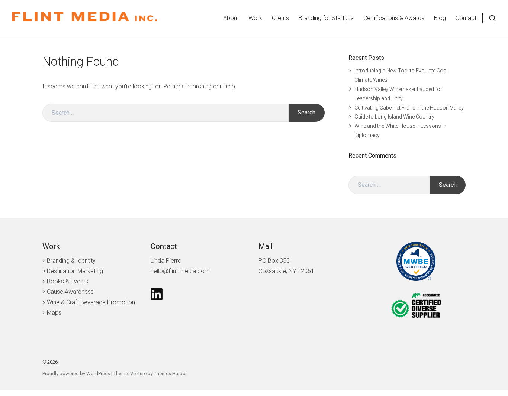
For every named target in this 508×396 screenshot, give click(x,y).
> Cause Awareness (68, 291)
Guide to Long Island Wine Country (394, 117)
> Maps (51, 312)
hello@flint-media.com (180, 271)
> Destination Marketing (72, 271)
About (231, 18)
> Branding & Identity (69, 260)
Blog (440, 18)
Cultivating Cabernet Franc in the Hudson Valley (409, 108)
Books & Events (67, 281)
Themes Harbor (170, 373)
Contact (466, 18)
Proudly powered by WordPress (76, 373)
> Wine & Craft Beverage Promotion (88, 302)
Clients (280, 18)
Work (255, 18)
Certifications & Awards (393, 18)
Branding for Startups (326, 18)
